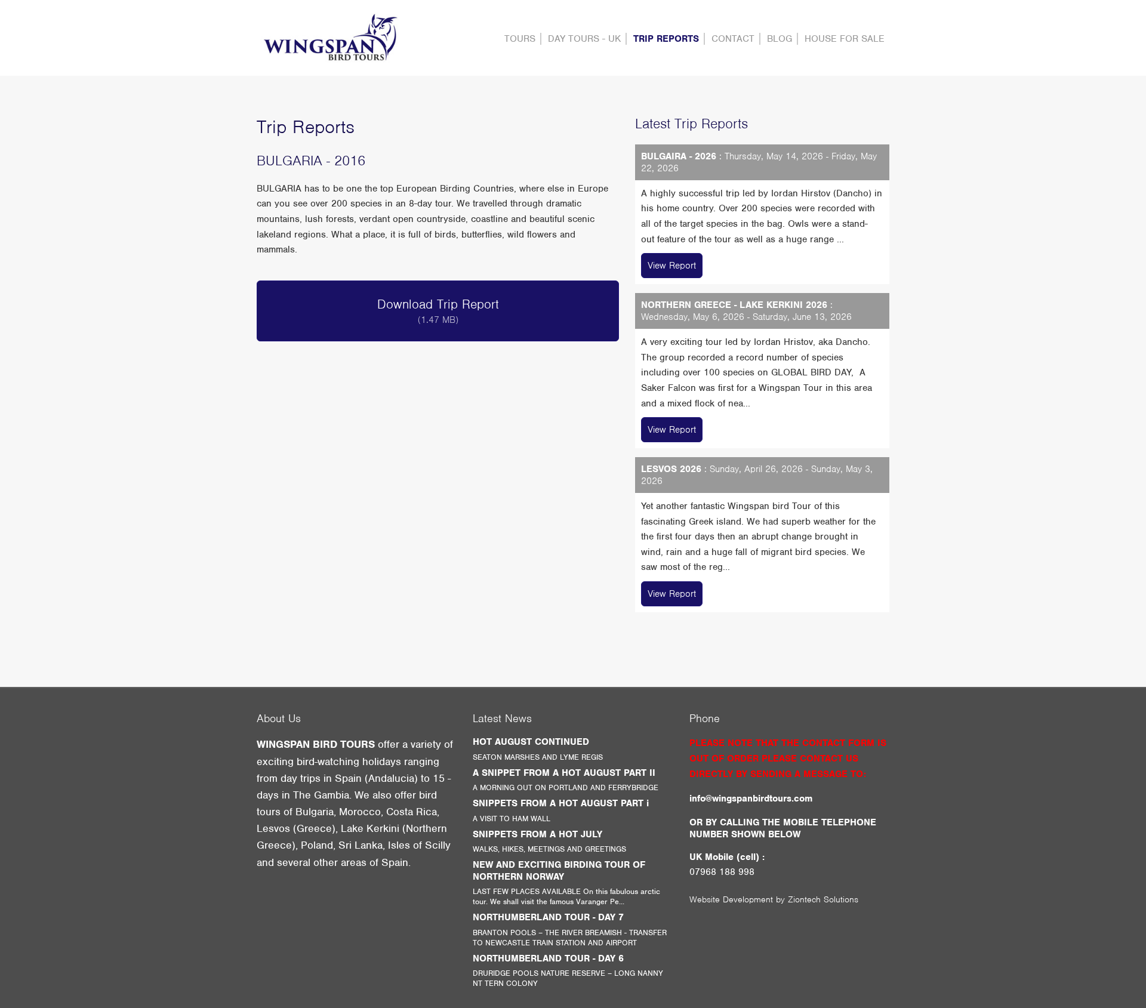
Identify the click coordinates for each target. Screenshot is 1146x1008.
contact (732, 39)
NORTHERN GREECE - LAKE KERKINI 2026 (734, 305)
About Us (279, 718)
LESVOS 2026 (671, 469)
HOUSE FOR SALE (845, 39)
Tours (519, 39)
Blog (779, 39)
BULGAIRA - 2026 (678, 156)
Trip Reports (666, 39)
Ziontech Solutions (823, 899)
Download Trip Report (438, 311)
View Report (672, 266)
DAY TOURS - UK (584, 39)
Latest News (502, 718)
